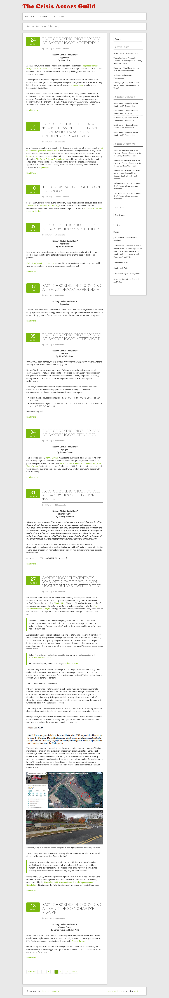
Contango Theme (115, 991)
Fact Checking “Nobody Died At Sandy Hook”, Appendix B (71, 227)
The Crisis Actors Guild (50, 991)
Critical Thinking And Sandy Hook (127, 273)
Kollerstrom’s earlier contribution (40, 263)
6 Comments (60, 440)
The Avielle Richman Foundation (50, 159)
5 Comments (60, 235)
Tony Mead (31, 205)
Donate (43, 16)
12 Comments (60, 505)
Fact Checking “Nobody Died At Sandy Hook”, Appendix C (71, 41)
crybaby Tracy (77, 85)
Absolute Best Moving (49, 205)
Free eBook (58, 16)
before (29, 156)
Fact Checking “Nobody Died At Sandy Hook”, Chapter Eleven (71, 908)
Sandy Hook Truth (121, 268)
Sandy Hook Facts (121, 262)
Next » (74, 971)
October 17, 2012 (70, 663)
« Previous (32, 971)
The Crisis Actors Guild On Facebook (71, 189)
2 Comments (60, 142)
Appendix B (44, 167)
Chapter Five (59, 603)
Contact (29, 16)
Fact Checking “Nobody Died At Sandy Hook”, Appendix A (71, 287)
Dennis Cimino (51, 458)
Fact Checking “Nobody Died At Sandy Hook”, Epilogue (71, 433)
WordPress (137, 991)
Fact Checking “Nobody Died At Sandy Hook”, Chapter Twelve (71, 495)
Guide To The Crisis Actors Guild (126, 53)
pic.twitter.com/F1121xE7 (40, 657)
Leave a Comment (62, 48)
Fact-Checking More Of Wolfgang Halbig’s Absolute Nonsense (128, 186)
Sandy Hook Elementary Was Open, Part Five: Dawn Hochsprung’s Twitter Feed (72, 582)
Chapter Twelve (78, 941)
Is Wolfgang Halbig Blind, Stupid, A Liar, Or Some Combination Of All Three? (127, 85)
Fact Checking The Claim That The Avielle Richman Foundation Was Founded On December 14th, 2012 (69, 130)
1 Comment (59, 295)
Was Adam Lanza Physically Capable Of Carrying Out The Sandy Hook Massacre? (128, 61)
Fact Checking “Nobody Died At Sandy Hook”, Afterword (71, 337)
